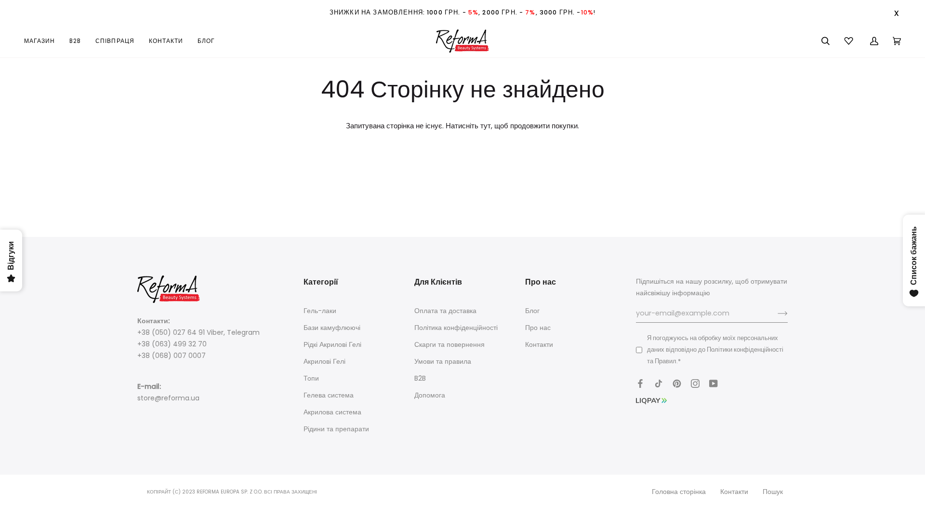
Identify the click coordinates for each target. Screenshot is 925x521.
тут (485, 126)
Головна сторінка (679, 491)
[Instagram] (695, 383)
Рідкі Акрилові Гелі (332, 344)
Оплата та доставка (445, 310)
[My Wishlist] (850, 41)
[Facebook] (640, 383)
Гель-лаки (320, 310)
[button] (43, 41)
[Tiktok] (658, 383)
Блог (532, 310)
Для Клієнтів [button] (438, 282)
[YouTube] (713, 383)
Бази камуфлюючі (332, 327)
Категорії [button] (321, 282)
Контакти (539, 344)
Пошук (773, 491)
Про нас (538, 327)
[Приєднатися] (775, 313)
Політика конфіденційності (456, 327)
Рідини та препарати (336, 429)
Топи (311, 378)
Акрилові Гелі (324, 361)
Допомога (429, 395)
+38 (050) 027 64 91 (171, 332)
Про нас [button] (540, 282)
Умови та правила (442, 361)
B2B (420, 378)
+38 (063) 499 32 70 (172, 344)
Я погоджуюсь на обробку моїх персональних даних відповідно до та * (715, 349)
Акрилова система (332, 412)
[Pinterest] (677, 383)
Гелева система (329, 395)
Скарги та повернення (449, 344)
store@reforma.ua (168, 398)
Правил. (666, 361)
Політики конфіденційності (745, 349)
